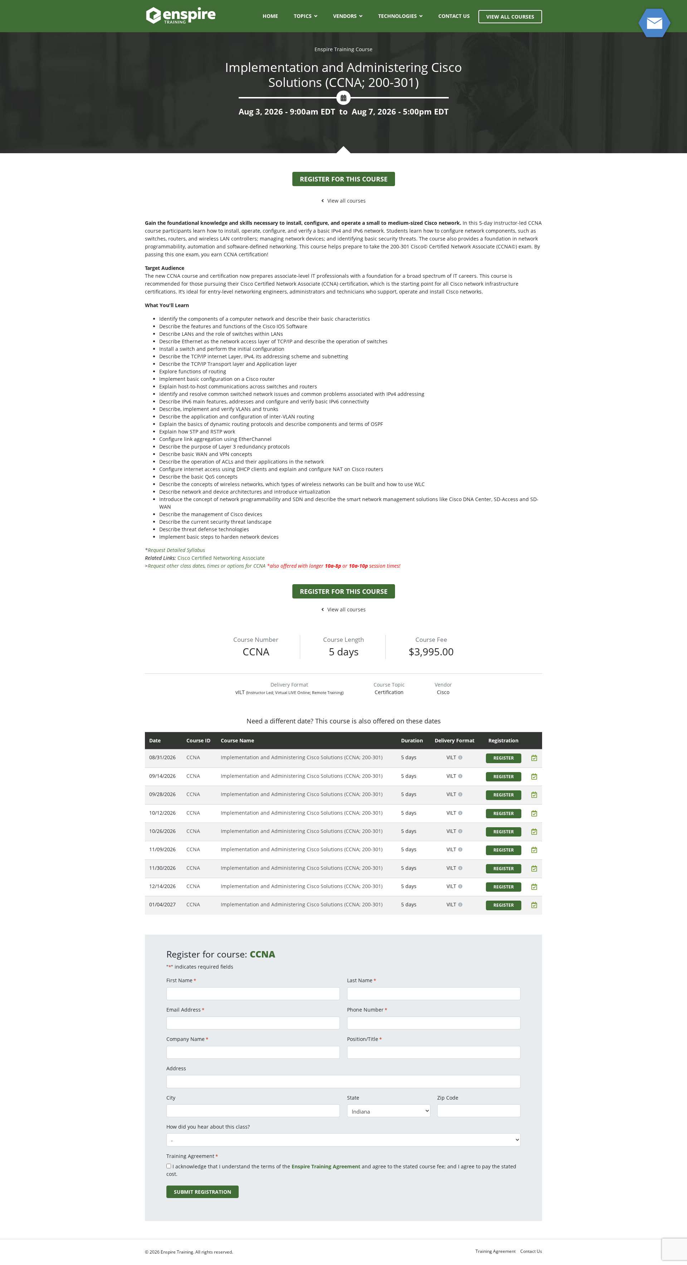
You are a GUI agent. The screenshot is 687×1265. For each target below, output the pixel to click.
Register (503, 758)
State (353, 1097)
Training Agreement (496, 1251)
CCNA (193, 757)
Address (176, 1068)
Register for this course (344, 179)
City (170, 1097)
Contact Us (454, 16)
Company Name (187, 1039)
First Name (181, 980)
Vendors (345, 16)
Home (270, 16)
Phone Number (367, 1009)
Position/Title (364, 1039)
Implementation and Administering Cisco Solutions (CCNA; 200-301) (302, 757)
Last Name (361, 980)
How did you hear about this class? (208, 1126)
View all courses (346, 200)
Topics (303, 16)
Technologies (397, 16)
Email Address (185, 1009)
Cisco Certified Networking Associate (221, 557)
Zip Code (447, 1097)
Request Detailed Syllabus (176, 550)
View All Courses (510, 16)
